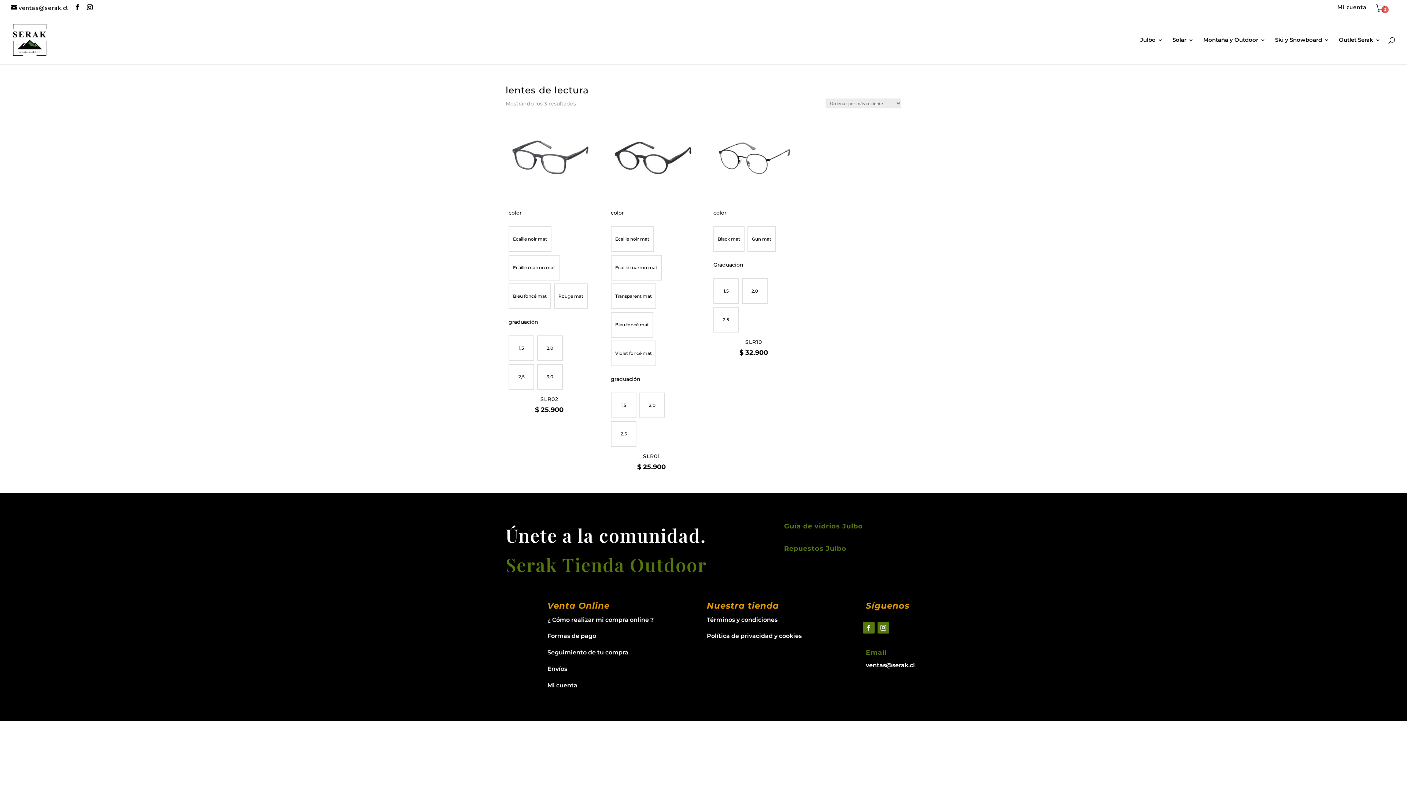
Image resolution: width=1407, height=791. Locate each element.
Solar (1179, 40)
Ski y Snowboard (1298, 40)
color (515, 212)
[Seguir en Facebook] (869, 628)
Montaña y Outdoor (1230, 40)
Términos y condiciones (742, 619)
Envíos (557, 668)
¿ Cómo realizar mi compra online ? (600, 619)
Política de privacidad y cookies (754, 635)
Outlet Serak (1356, 40)
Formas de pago (571, 635)
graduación (523, 322)
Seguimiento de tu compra (587, 652)
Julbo (1148, 40)
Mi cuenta (1352, 7)
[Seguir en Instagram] (883, 628)
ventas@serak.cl (890, 665)
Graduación (728, 264)
